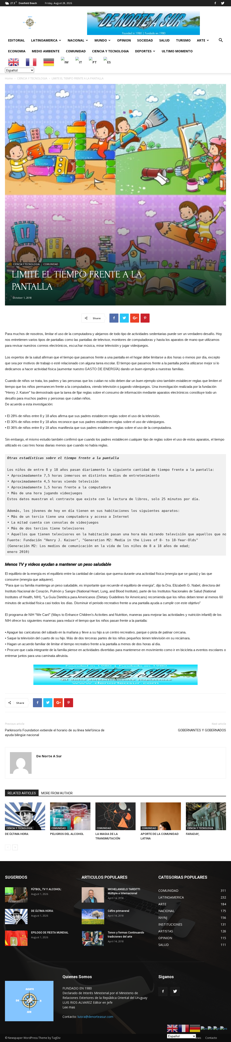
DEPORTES (143, 51)
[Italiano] (79, 62)
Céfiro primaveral (118, 911)
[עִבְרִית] (65, 62)
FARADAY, (192, 834)
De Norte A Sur (49, 756)
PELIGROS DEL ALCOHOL (67, 834)
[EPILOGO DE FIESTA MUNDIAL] (16, 938)
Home (9, 78)
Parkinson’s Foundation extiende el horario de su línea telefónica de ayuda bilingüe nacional (54, 732)
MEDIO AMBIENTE (46, 51)
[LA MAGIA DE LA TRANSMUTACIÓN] (115, 816)
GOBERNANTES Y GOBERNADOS (202, 730)
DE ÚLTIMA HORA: (17, 834)
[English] (14, 62)
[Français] (31, 62)
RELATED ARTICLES (22, 793)
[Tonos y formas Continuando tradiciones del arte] (93, 938)
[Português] (93, 62)
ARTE (201, 40)
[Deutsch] (49, 62)
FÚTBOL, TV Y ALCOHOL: (46, 889)
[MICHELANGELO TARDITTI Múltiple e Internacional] (93, 895)
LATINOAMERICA (44, 40)
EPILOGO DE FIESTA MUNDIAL (49, 932)
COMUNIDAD (76, 51)
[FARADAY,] (206, 816)
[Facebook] (215, 3)
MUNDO (101, 40)
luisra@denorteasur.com (95, 1016)
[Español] (107, 62)
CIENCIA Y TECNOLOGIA (110, 51)
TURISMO (183, 40)
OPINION (124, 40)
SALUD (164, 40)
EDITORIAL (16, 40)
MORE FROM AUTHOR (57, 793)
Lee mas (68, 1007)
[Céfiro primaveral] (93, 916)
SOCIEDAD (145, 40)
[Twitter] (222, 3)
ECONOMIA (16, 51)
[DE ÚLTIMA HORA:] (25, 816)
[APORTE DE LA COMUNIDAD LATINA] (161, 816)
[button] (220, 41)
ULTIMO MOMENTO (177, 51)
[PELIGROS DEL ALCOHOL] (70, 816)
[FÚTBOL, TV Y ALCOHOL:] (16, 895)
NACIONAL (76, 40)
